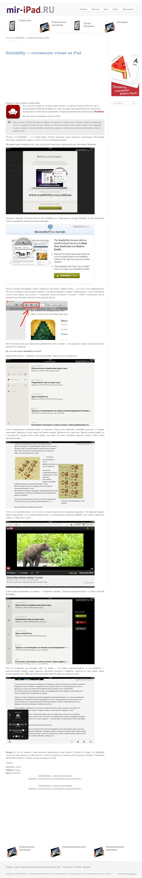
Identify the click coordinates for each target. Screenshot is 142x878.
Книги (115, 9)
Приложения (128, 9)
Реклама (78, 867)
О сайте (17, 867)
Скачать (9, 762)
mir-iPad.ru (10, 38)
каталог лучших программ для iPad (41, 758)
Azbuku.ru (132, 874)
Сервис (17, 770)
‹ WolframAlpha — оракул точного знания (55, 776)
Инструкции (122, 22)
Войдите (9, 103)
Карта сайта (56, 867)
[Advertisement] (56, 45)
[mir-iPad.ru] (30, 13)
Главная (83, 9)
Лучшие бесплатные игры (74, 847)
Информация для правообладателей (35, 867)
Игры (106, 9)
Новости (95, 9)
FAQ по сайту (68, 867)
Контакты (87, 867)
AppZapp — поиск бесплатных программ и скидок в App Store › (55, 779)
